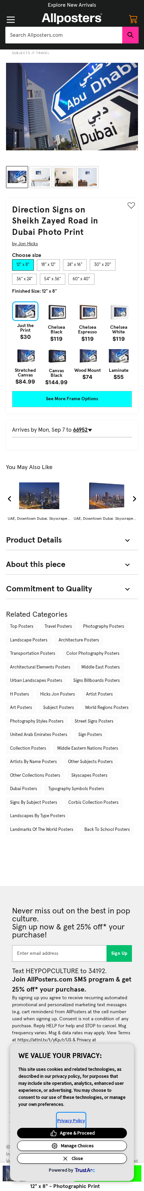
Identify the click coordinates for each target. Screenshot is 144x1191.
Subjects (21, 53)
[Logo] (72, 18)
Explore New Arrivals (72, 5)
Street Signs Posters (94, 721)
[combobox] (63, 35)
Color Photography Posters (93, 653)
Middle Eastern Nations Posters (87, 748)
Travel (43, 53)
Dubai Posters (23, 789)
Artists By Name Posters (33, 762)
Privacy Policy (71, 1121)
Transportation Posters (32, 653)
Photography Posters (103, 626)
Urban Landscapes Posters (36, 681)
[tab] (23, 265)
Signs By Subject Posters (33, 802)
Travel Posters (58, 626)
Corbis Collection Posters (93, 802)
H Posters (19, 694)
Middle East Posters (100, 667)
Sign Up (119, 953)
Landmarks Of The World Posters (41, 830)
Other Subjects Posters (90, 762)
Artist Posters (99, 694)
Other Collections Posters (35, 775)
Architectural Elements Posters (40, 667)
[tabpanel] (72, 343)
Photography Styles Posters (37, 721)
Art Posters (21, 708)
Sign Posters (90, 735)
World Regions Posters (107, 708)
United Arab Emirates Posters (38, 735)
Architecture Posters (79, 640)
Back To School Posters (107, 830)
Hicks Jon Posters (57, 694)
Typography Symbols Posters (76, 789)
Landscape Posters (29, 640)
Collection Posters (28, 748)
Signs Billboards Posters (96, 681)
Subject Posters (58, 708)
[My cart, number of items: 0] (133, 18)
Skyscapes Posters (89, 775)
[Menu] (10, 19)
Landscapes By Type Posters (37, 816)
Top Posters (21, 626)
